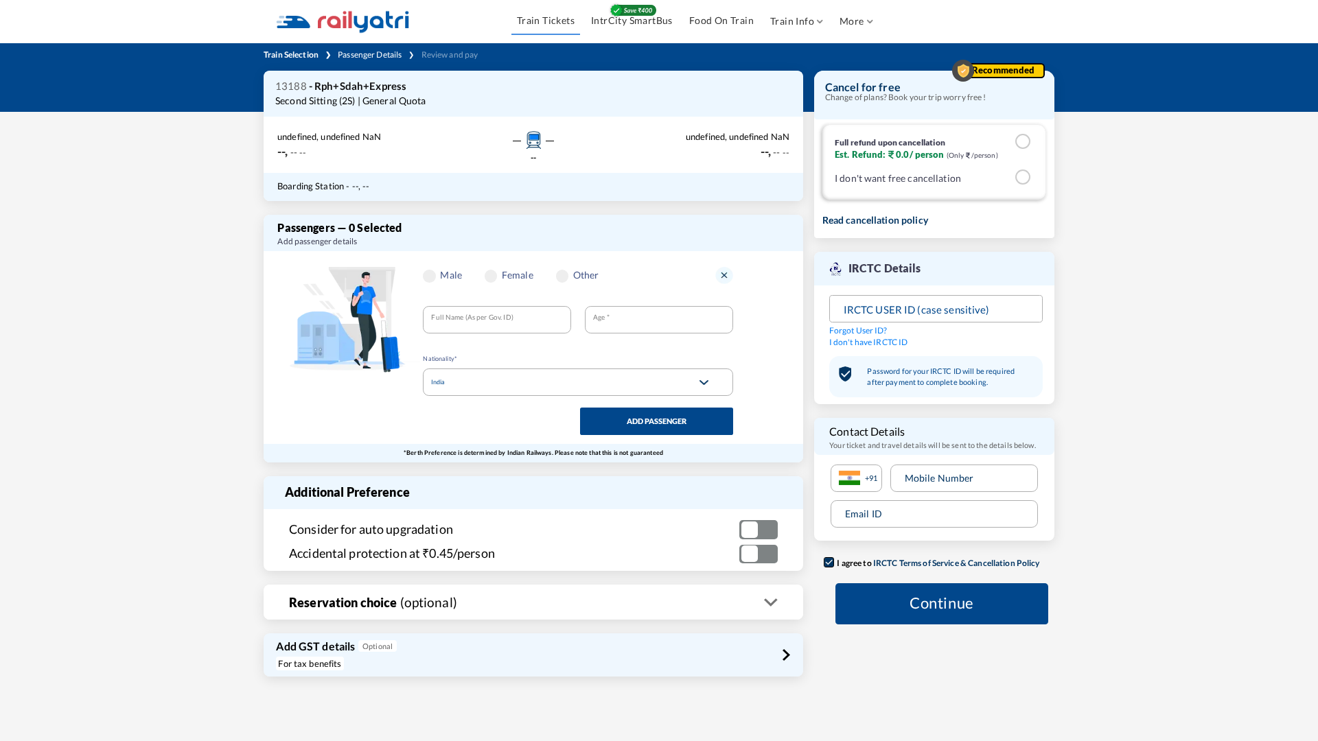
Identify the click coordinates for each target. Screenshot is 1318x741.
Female (517, 275)
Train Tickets (546, 20)
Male (451, 275)
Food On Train (721, 20)
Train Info (792, 21)
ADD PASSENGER (656, 420)
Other (586, 275)
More (852, 21)
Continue (942, 603)
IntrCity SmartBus (632, 20)
